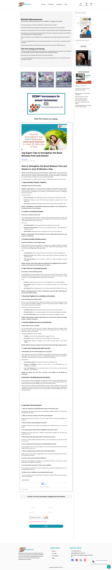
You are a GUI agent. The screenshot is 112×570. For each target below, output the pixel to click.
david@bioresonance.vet (78, 553)
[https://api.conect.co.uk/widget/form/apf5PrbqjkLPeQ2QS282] (83, 55)
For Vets (43, 4)
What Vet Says (25, 159)
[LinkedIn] (81, 560)
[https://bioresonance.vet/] (24, 4)
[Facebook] (72, 560)
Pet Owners (51, 4)
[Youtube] (85, 560)
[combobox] (30, 512)
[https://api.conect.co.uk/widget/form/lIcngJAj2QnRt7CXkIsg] (83, 27)
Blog (66, 4)
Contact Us (59, 4)
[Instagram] (77, 560)
